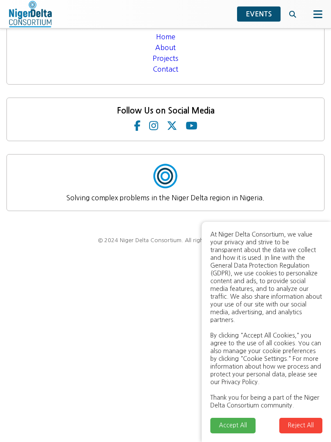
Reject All (301, 425)
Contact (165, 69)
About (165, 47)
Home (165, 36)
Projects (165, 58)
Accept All (233, 425)
